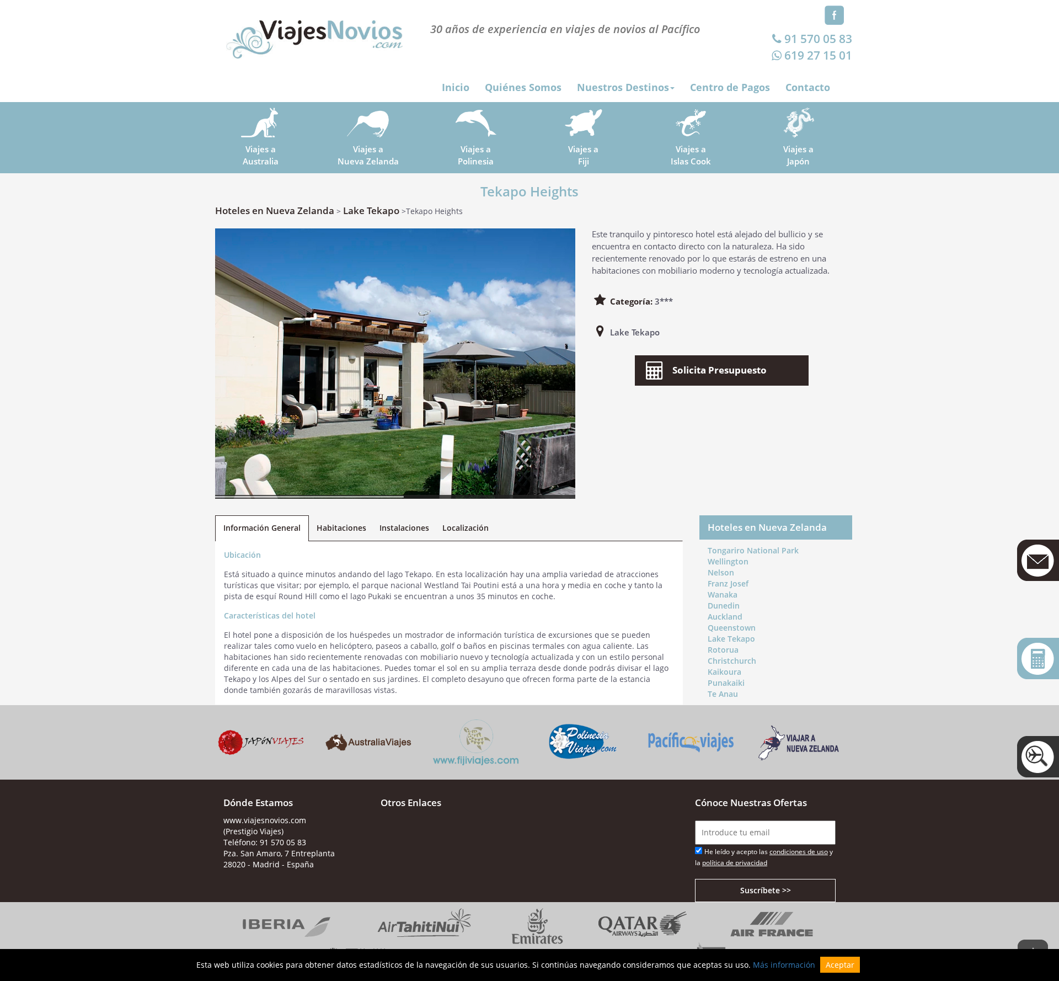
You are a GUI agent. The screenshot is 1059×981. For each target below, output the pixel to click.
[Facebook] (834, 14)
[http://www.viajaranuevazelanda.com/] (798, 741)
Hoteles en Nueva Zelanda (274, 210)
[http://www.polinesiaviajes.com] (583, 741)
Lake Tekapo (371, 210)
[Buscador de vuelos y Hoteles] (1038, 756)
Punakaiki (726, 683)
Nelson (721, 572)
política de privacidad (734, 862)
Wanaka (722, 594)
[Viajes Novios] (314, 34)
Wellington (728, 561)
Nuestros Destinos (623, 87)
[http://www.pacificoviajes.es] (690, 741)
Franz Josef (728, 583)
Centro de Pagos (730, 87)
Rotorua (723, 649)
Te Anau (723, 694)
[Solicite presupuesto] (1038, 658)
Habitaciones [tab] (341, 528)
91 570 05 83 (818, 38)
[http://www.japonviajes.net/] (260, 741)
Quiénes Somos (523, 87)
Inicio (455, 87)
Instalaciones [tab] (404, 528)
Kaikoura (724, 672)
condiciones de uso (798, 851)
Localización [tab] (465, 528)
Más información (784, 964)
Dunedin (724, 605)
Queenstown (732, 627)
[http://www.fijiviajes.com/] (475, 741)
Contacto (807, 87)
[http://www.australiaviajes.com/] (368, 741)
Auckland (725, 616)
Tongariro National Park (753, 550)
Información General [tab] (262, 528)
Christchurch (732, 660)
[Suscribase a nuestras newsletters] (1038, 560)
